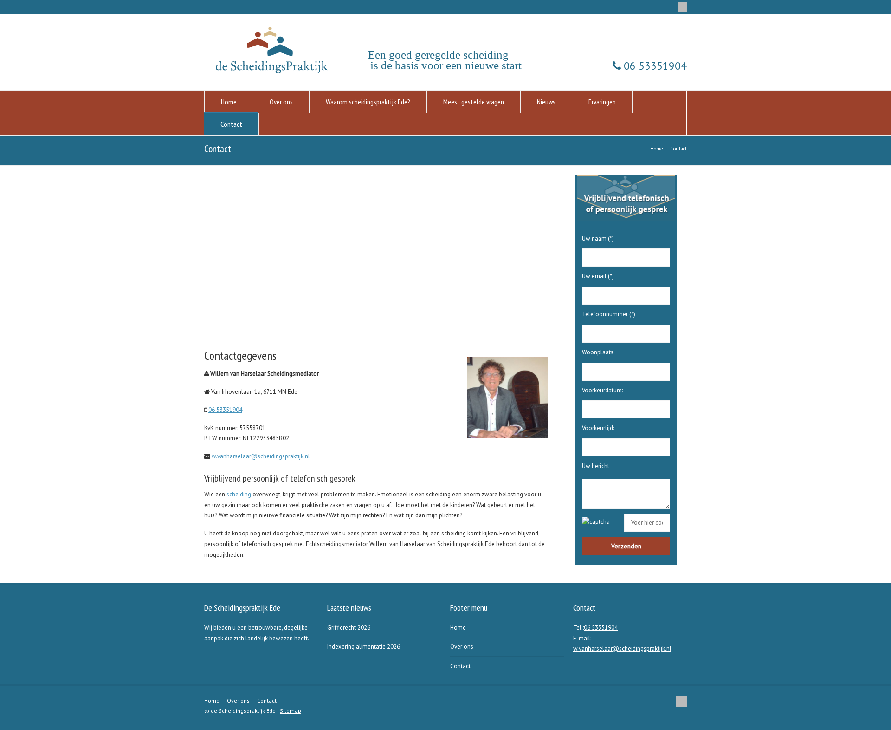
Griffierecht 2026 (348, 628)
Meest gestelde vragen (473, 101)
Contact (231, 124)
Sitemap (290, 710)
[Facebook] (682, 7)
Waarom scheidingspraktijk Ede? (368, 101)
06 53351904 (654, 66)
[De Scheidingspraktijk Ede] (273, 71)
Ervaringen (602, 101)
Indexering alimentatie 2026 (363, 647)
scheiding (238, 494)
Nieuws (546, 101)
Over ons (281, 101)
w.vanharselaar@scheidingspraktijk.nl (261, 456)
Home (229, 101)
